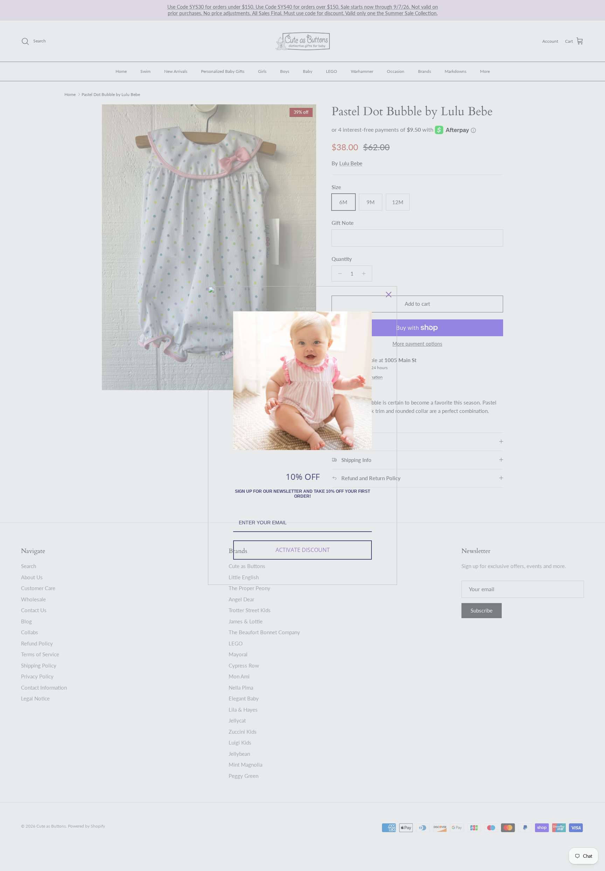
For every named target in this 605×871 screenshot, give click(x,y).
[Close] (388, 294)
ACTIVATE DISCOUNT (303, 550)
